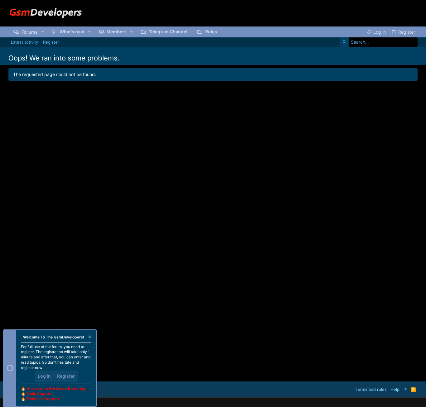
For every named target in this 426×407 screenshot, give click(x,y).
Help (394, 389)
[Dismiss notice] (89, 338)
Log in (44, 376)
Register (66, 376)
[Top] (405, 389)
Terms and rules (371, 389)
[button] (42, 32)
